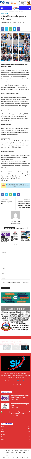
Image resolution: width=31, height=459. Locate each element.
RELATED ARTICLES (9, 228)
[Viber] (18, 29)
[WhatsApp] (10, 29)
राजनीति (2, 431)
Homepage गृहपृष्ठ (6, 450)
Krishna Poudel (5, 22)
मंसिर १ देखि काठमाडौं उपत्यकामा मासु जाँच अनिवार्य (14, 239)
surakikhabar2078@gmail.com (18, 380)
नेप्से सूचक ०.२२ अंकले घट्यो (6, 202)
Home (2, 11)
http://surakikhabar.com (15, 223)
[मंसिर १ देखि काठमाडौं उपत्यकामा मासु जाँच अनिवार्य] (15, 234)
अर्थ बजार (2, 237)
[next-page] (16, 244)
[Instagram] (14, 384)
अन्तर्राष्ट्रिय (26, 450)
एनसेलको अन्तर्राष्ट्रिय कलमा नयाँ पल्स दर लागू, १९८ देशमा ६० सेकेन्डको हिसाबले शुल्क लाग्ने (5, 240)
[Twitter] (6, 29)
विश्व (2, 442)
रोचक (24, 452)
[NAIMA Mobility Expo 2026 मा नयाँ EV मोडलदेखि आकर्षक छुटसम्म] (25, 234)
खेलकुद (2, 437)
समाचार (6, 11)
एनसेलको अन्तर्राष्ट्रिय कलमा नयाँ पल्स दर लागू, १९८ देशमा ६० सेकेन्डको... (20, 396)
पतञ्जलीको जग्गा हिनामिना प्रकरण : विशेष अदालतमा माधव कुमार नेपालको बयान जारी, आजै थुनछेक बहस (24, 204)
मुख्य (12, 237)
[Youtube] (20, 384)
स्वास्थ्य (6, 13)
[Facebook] (2, 29)
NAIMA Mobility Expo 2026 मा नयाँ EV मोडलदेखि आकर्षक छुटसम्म (25, 239)
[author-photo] (15, 215)
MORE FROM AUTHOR (21, 228)
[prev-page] (14, 244)
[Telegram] (14, 29)
